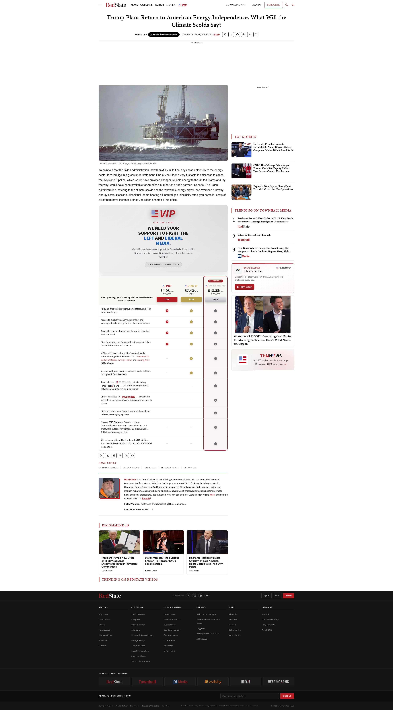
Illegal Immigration (140, 651)
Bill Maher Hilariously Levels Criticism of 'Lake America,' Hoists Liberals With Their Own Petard (206, 562)
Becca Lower (151, 571)
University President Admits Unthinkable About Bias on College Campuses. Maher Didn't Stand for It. (273, 147)
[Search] (286, 5)
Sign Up (287, 696)
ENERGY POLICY (131, 468)
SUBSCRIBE (273, 4)
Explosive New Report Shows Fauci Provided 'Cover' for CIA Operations (273, 188)
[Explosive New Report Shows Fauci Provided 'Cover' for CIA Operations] (241, 192)
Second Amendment (140, 661)
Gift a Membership (270, 619)
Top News (103, 614)
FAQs (277, 596)
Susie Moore (169, 625)
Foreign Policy (137, 640)
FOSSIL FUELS (150, 468)
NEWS (134, 4)
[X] (188, 595)
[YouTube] (206, 595)
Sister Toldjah (170, 651)
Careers (232, 625)
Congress (135, 619)
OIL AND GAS (190, 468)
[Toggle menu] (100, 5)
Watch (102, 625)
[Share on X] (224, 34)
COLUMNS (146, 4)
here (212, 494)
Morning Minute (106, 635)
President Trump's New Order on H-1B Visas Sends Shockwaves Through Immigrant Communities (119, 562)
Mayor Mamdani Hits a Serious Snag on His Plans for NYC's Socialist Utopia (162, 560)
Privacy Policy (121, 706)
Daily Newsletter (269, 625)
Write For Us (234, 635)
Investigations (105, 630)
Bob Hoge (168, 645)
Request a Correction (150, 706)
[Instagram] (194, 595)
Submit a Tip (235, 630)
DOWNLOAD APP (235, 4)
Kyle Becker (106, 571)
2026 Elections (138, 614)
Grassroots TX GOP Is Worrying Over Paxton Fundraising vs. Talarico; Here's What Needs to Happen (263, 339)
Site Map (165, 706)
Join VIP (288, 596)
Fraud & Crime (138, 645)
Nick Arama (194, 571)
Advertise (233, 619)
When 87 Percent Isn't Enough (254, 235)
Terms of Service (106, 706)
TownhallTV (104, 640)
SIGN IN (256, 4)
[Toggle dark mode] (293, 5)
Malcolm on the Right (206, 614)
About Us (233, 614)
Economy (135, 630)
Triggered (200, 628)
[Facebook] (200, 595)
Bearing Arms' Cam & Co (208, 633)
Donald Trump (138, 625)
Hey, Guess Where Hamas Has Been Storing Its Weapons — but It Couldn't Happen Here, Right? (264, 249)
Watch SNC (267, 630)
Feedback (134, 706)
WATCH (159, 4)
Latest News (104, 619)
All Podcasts (202, 639)
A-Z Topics (137, 607)
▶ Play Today (244, 286)
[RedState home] (110, 595)
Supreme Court (138, 656)
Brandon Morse (171, 635)
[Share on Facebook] (237, 34)
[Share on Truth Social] (231, 34)
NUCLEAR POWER (170, 468)
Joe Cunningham (172, 630)
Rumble (146, 498)
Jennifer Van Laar (172, 619)
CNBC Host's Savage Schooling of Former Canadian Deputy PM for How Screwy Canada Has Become (271, 168)
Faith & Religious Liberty (142, 635)
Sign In (266, 596)
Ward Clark (141, 34)
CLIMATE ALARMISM (108, 468)
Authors (102, 645)
